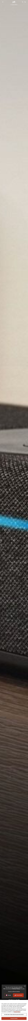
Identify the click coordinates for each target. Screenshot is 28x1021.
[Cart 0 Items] (25, 2)
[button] (22, 2)
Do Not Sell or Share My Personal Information (14, 1014)
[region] (14, 1010)
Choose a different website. (14, 991)
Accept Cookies (14, 1018)
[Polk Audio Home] (14, 2)
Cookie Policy (17, 1011)
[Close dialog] (24, 986)
